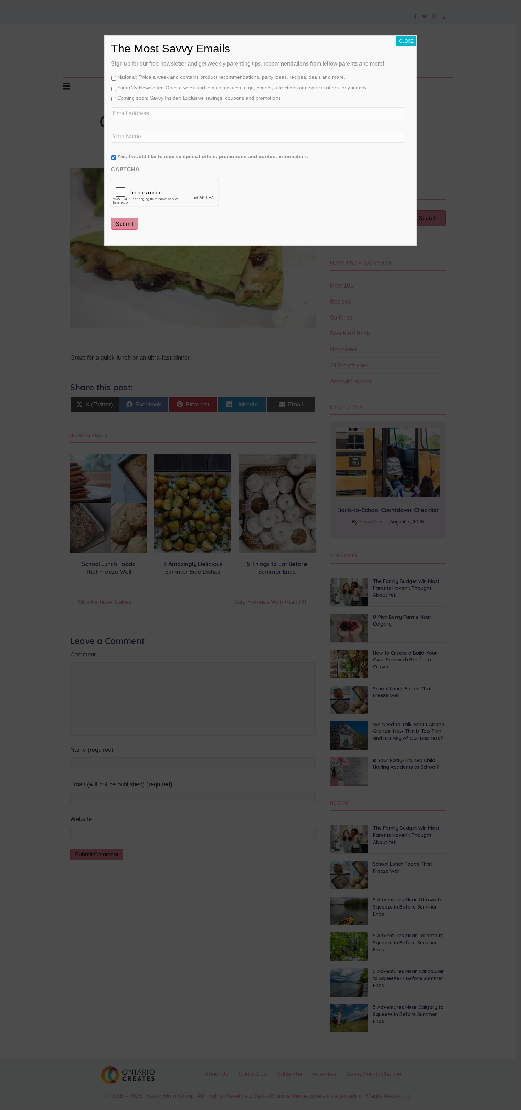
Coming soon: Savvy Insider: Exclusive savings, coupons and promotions (199, 98)
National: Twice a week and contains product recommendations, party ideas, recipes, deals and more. (231, 77)
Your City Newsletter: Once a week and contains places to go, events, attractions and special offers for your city (241, 87)
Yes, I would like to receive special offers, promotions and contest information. (212, 156)
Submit (124, 224)
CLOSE (406, 41)
